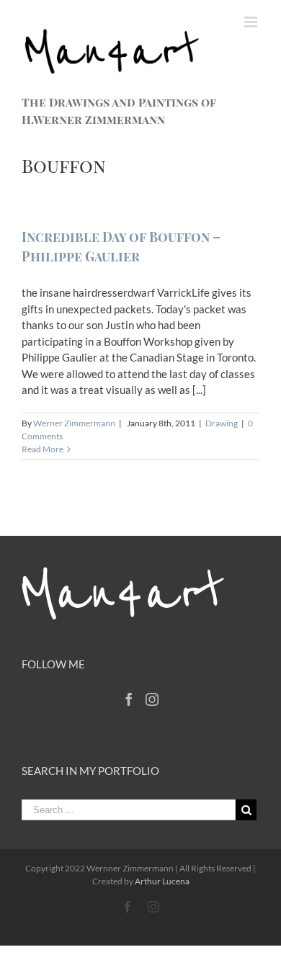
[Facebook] (128, 699)
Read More (42, 449)
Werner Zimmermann (74, 423)
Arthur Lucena (162, 881)
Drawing (221, 423)
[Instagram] (152, 699)
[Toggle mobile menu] (251, 22)
